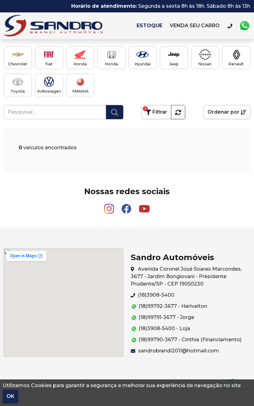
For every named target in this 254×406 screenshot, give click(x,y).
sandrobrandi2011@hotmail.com (178, 351)
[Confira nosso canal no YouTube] (144, 206)
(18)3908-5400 (155, 295)
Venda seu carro (195, 25)
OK (10, 396)
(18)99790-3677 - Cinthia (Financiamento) (189, 340)
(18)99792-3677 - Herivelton (172, 306)
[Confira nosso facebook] (127, 206)
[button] (178, 112)
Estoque (149, 25)
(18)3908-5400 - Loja (163, 328)
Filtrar (156, 111)
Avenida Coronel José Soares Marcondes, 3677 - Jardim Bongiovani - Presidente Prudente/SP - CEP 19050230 (186, 276)
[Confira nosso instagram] (109, 206)
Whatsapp (244, 26)
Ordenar (223, 112)
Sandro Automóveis (67, 26)
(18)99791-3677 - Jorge (165, 317)
